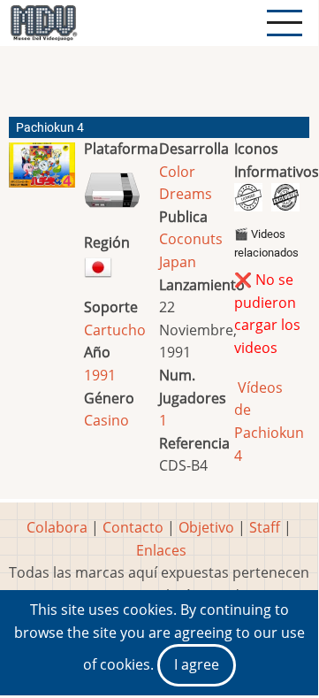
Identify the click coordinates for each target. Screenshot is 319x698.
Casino (106, 420)
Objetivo (206, 527)
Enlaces (161, 550)
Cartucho (115, 330)
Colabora (57, 527)
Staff (264, 527)
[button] (42, 172)
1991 (100, 375)
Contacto (133, 527)
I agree (196, 664)
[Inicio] (43, 23)
